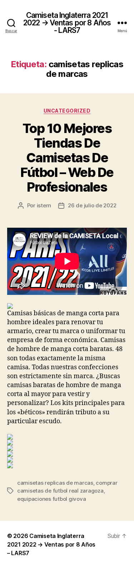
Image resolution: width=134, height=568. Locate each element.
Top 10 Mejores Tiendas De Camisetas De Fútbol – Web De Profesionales (67, 157)
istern (44, 205)
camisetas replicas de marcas (55, 482)
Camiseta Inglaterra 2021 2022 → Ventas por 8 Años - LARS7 (67, 22)
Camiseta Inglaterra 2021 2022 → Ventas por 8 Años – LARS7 (51, 544)
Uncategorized (67, 111)
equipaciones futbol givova (51, 498)
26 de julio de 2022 (92, 205)
